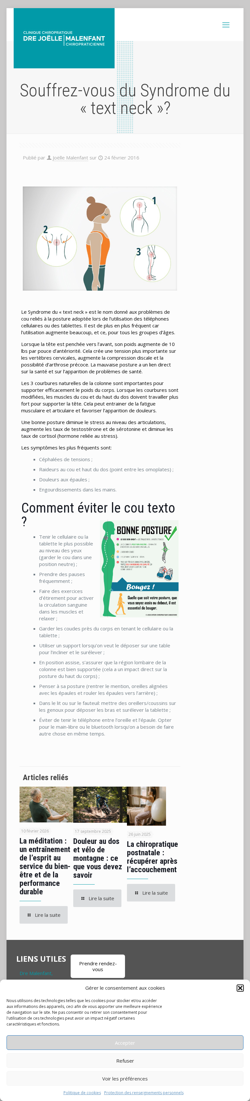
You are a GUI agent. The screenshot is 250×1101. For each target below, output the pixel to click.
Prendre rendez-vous (98, 966)
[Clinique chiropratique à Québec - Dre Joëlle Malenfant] (64, 38)
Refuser (125, 1060)
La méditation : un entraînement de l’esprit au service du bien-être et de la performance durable (45, 866)
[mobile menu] (225, 24)
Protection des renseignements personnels (144, 1092)
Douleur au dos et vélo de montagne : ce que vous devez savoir (97, 858)
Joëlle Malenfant (70, 157)
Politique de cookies (82, 1092)
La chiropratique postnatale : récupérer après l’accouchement (152, 857)
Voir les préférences (125, 1078)
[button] (240, 988)
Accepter (125, 1042)
